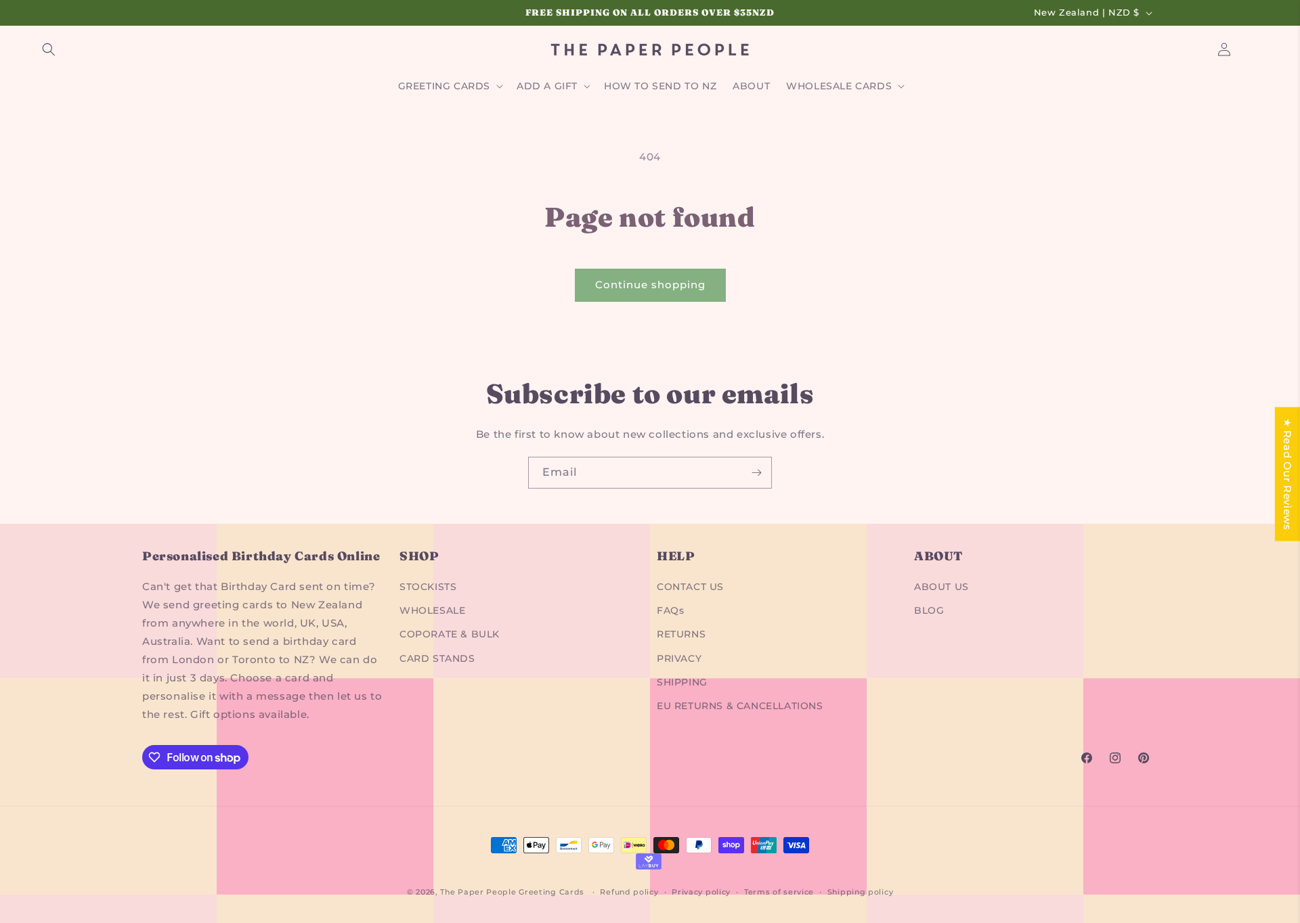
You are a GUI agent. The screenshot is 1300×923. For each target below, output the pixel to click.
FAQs (670, 610)
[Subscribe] (756, 473)
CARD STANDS (437, 658)
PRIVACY (679, 658)
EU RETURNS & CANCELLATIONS (740, 706)
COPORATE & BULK (449, 634)
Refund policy (629, 892)
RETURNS (681, 634)
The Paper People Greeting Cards (512, 892)
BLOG (929, 610)
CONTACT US (690, 587)
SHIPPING (682, 682)
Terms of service (779, 892)
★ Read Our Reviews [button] (1287, 474)
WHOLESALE (432, 610)
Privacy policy (701, 892)
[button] (49, 49)
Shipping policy (860, 892)
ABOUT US (941, 587)
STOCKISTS (427, 587)
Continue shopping (650, 284)
